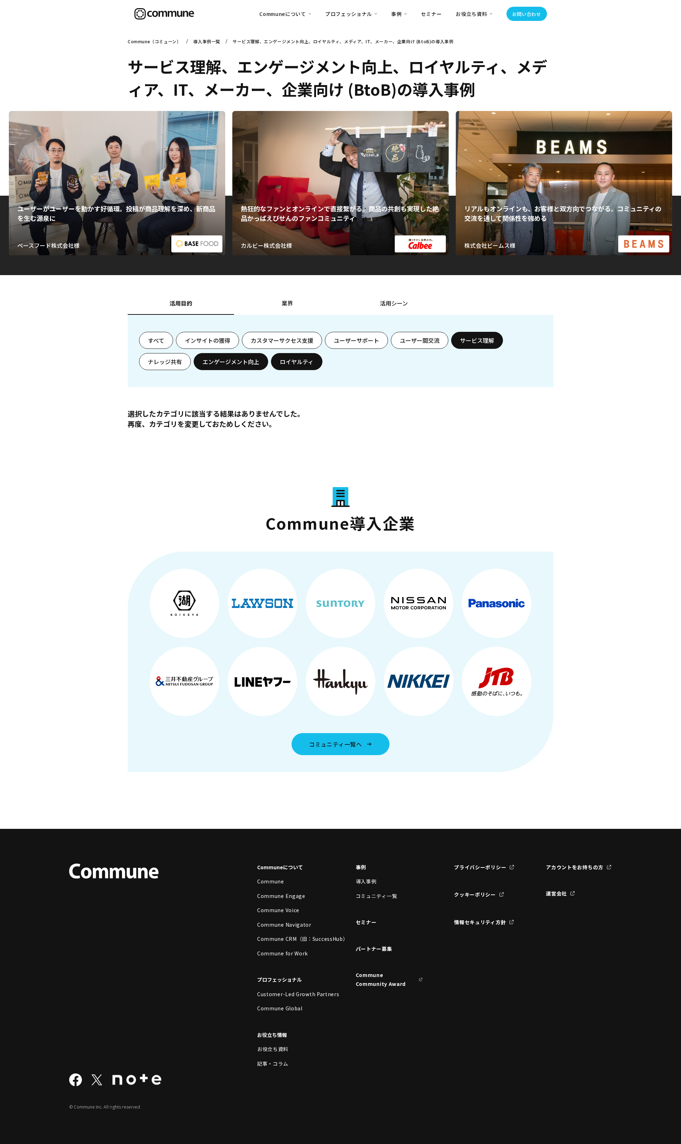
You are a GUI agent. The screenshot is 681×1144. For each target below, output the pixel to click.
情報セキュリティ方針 (480, 922)
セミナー (431, 13)
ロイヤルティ (297, 361)
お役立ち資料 (272, 1049)
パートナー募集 (374, 948)
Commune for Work (282, 953)
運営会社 (556, 893)
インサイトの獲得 (207, 340)
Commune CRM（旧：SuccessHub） (291, 938)
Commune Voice (278, 910)
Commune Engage (281, 895)
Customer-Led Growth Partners (291, 994)
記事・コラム (272, 1063)
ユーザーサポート (356, 340)
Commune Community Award (381, 979)
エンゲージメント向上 (231, 361)
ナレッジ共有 (165, 361)
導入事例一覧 (206, 41)
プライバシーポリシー (480, 867)
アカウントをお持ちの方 (574, 867)
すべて (156, 340)
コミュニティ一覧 (376, 895)
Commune (270, 881)
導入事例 (366, 881)
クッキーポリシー (475, 894)
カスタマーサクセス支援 (282, 340)
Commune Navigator (284, 924)
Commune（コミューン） (154, 41)
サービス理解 (477, 340)
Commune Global (280, 1008)
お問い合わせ (526, 14)
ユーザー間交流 (419, 340)
